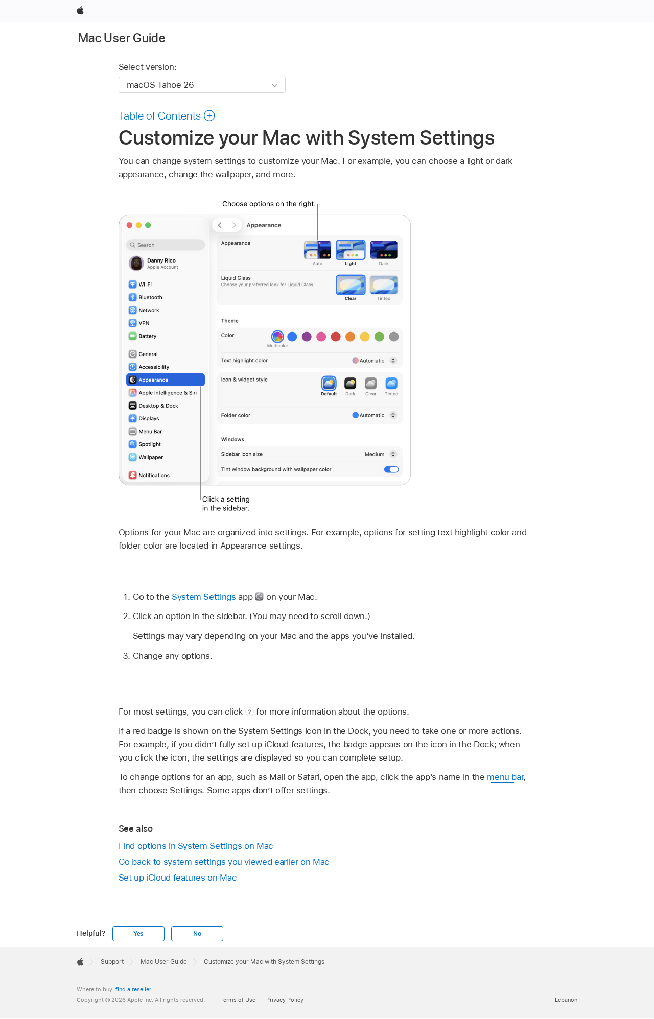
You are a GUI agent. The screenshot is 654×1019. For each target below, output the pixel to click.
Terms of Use (237, 999)
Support (112, 961)
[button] (167, 115)
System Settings (204, 596)
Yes (138, 933)
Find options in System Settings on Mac (196, 846)
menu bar (505, 777)
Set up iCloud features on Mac (178, 877)
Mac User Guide (122, 38)
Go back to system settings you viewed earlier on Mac (224, 862)
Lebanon (566, 999)
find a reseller (133, 989)
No (197, 933)
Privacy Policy (284, 999)
